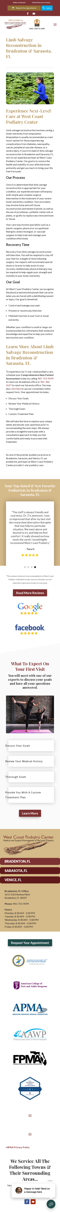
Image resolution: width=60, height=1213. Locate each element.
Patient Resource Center (41, 2)
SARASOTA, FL (16, 871)
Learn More (30, 813)
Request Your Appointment (26, 8)
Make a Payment (19, 2)
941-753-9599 (45, 378)
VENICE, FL (13, 880)
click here (16, 388)
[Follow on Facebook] (27, 13)
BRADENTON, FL (17, 861)
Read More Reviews (30, 593)
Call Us (47, 8)
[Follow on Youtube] (33, 13)
